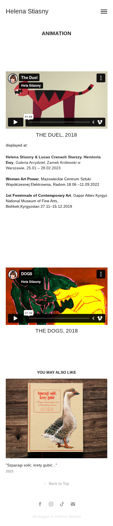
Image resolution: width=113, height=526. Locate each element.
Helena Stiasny (27, 11)
